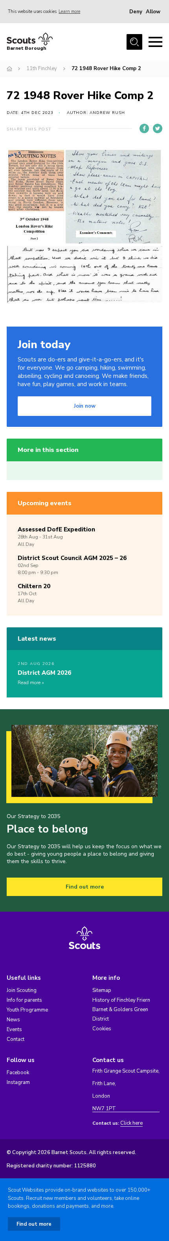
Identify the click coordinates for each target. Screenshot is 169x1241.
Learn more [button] (69, 11)
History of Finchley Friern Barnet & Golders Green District (121, 1009)
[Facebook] (144, 128)
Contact (15, 1039)
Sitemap (101, 990)
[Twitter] (157, 128)
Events (14, 1029)
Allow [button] (153, 11)
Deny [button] (135, 11)
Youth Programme (27, 1009)
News (13, 1019)
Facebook (18, 1072)
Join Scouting (22, 990)
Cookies (101, 1028)
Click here (131, 1123)
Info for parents (24, 1000)
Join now (85, 406)
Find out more (85, 887)
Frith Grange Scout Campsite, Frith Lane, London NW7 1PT (126, 1090)
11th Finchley (41, 68)
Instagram (18, 1082)
